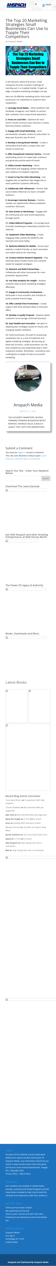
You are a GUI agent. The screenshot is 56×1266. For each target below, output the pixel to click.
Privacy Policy (12, 1173)
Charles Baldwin (13, 807)
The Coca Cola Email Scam (35, 834)
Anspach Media (15, 41)
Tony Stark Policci (13, 800)
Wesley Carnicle (13, 827)
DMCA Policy (25, 1173)
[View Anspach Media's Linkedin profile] (34, 397)
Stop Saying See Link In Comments (28, 850)
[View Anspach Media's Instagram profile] (28, 397)
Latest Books (16, 682)
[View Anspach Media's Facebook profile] (22, 397)
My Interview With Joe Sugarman (32, 815)
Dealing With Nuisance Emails (27, 823)
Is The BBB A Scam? (32, 819)
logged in (22, 452)
